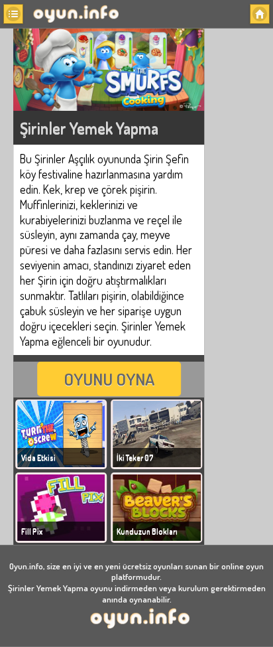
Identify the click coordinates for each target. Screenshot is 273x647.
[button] (13, 14)
